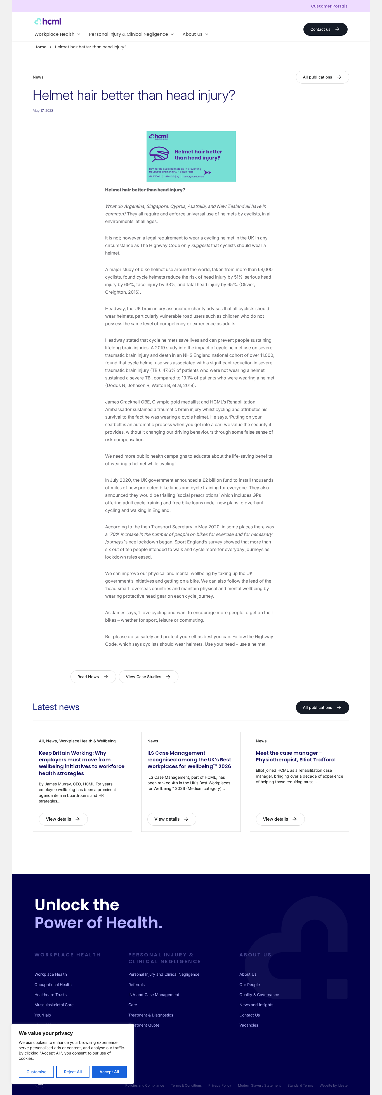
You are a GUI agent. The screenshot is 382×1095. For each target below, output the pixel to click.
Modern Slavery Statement (259, 1085)
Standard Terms (300, 1085)
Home (40, 47)
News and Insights (256, 1004)
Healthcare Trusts (50, 994)
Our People (249, 984)
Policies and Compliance (144, 1085)
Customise (36, 1071)
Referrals (136, 984)
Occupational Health (53, 984)
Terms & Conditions (186, 1085)
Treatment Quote (143, 1025)
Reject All (73, 1071)
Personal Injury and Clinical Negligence (163, 974)
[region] (72, 1054)
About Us (247, 974)
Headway (115, 308)
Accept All (109, 1071)
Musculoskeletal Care (54, 1004)
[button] (57, 34)
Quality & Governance (259, 994)
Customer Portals (329, 6)
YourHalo (42, 1015)
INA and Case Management (153, 994)
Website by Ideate (334, 1085)
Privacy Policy (219, 1085)
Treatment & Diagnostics (150, 1015)
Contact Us (249, 1015)
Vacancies (248, 1025)
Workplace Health (50, 974)
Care (132, 1004)
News (38, 77)
